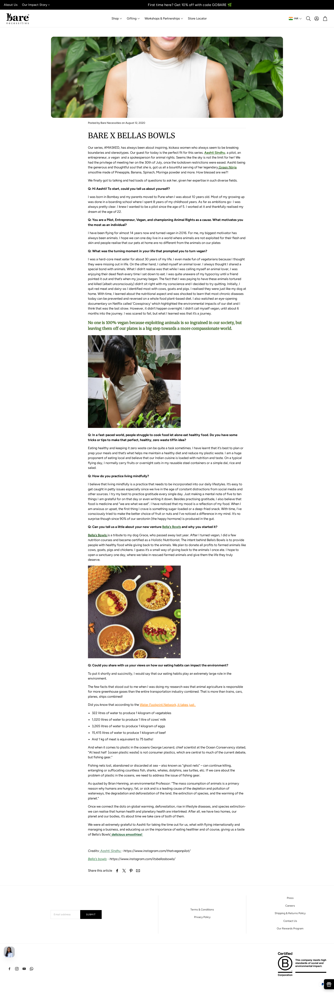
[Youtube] (24, 969)
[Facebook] (9, 969)
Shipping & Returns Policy (290, 913)
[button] (308, 18)
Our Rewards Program (290, 928)
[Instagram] (17, 969)
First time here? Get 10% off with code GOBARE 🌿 (190, 5)
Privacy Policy (202, 917)
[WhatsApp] (31, 969)
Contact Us (290, 921)
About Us (10, 5)
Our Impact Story (34, 5)
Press (290, 898)
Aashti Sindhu (110, 851)
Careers (290, 905)
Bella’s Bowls (97, 535)
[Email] (138, 871)
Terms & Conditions (202, 909)
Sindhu (214, 152)
